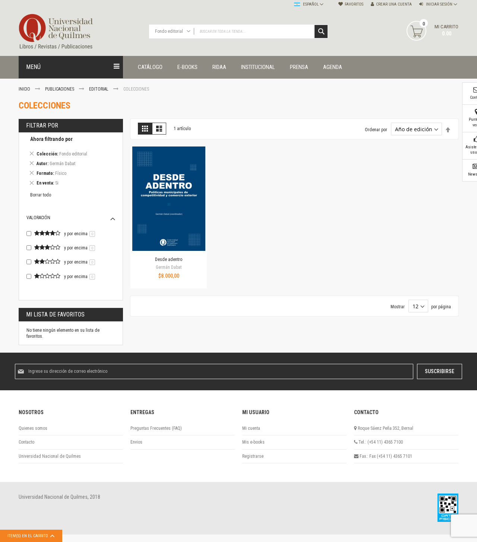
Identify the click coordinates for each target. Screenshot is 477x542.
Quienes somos (33, 428)
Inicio (25, 89)
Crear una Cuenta (394, 4)
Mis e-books (253, 442)
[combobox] (238, 31)
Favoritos (354, 4)
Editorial (99, 89)
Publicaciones (60, 89)
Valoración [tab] (38, 217)
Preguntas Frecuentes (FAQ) (156, 428)
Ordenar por (376, 129)
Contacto (26, 442)
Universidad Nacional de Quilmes (50, 456)
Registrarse (252, 456)
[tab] (70, 162)
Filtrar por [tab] (42, 125)
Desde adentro (168, 259)
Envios (136, 442)
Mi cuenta (251, 428)
